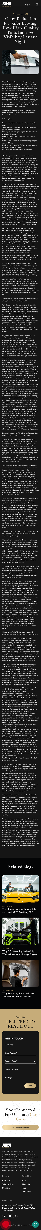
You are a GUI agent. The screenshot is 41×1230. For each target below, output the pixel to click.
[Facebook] (15, 1216)
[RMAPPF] (6, 4)
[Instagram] (4, 1216)
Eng (26, 4)
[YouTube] (10, 1216)
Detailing (6, 1188)
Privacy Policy (28, 1225)
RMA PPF (6, 1180)
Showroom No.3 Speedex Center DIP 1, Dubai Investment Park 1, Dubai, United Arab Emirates (18, 1208)
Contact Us (26, 1191)
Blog (24, 1180)
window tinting (13, 230)
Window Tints (8, 1184)
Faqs (24, 1188)
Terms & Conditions (15, 1225)
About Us (26, 1184)
